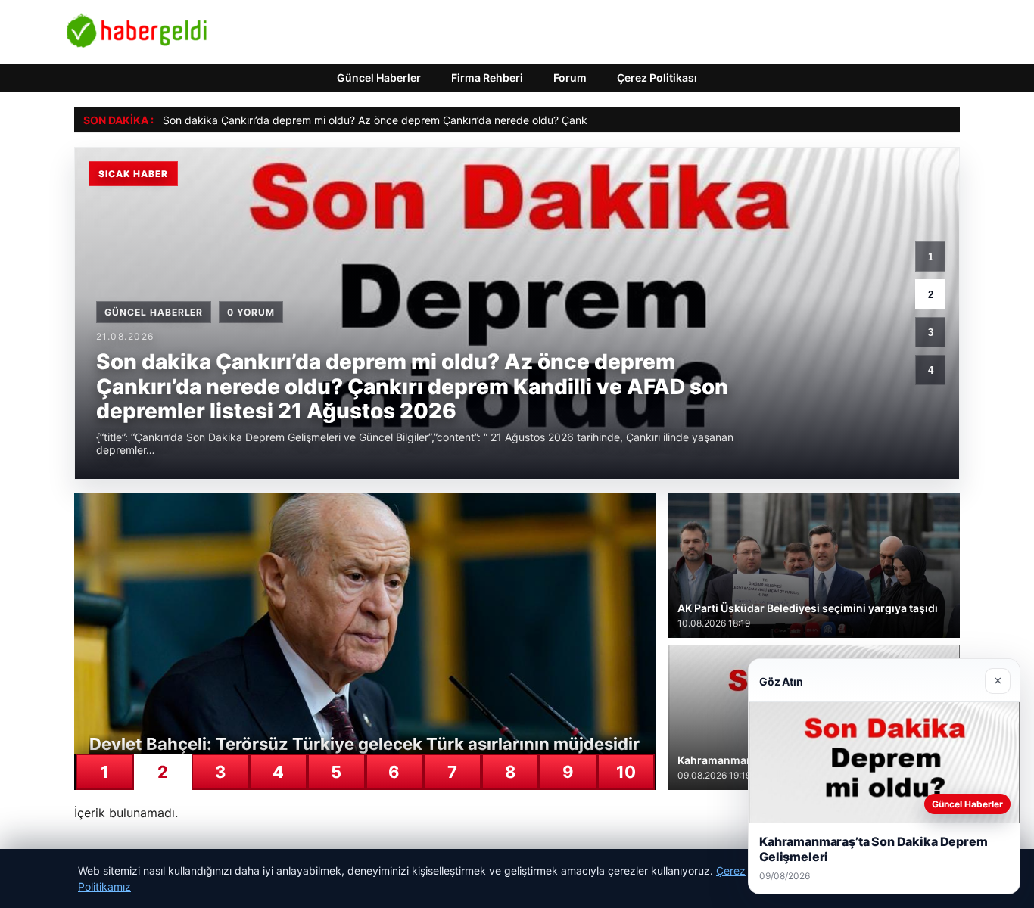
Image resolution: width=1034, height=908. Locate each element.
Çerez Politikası (657, 77)
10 (626, 772)
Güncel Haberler (379, 77)
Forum (570, 77)
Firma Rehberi (487, 77)
